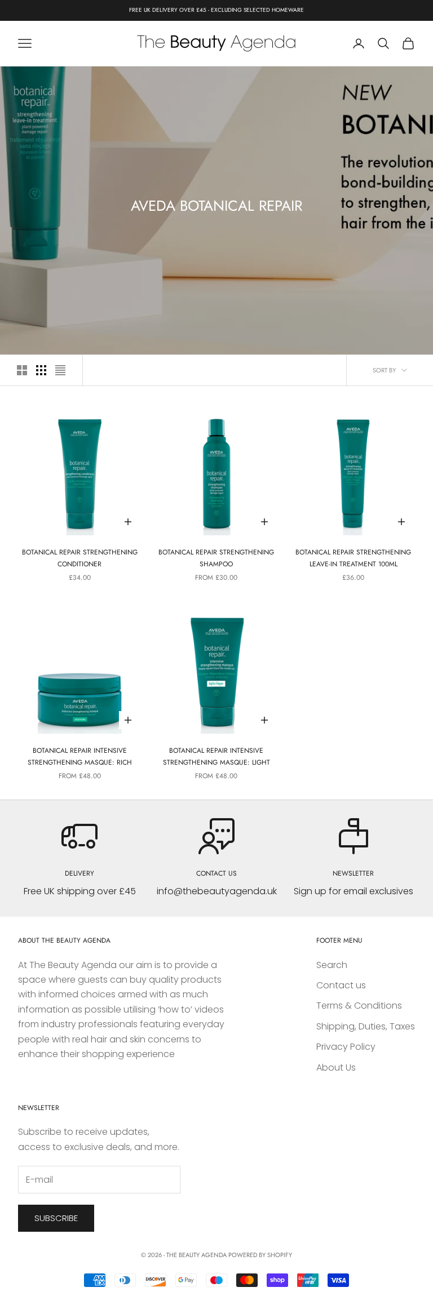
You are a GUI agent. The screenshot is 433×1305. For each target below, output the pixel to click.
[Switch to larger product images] (22, 370)
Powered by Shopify (260, 1254)
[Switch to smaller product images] (41, 370)
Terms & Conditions (359, 1005)
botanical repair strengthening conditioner (80, 558)
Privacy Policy (345, 1046)
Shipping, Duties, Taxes (365, 1026)
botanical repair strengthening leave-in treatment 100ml (353, 558)
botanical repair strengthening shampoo (216, 558)
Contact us (341, 985)
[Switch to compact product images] (60, 370)
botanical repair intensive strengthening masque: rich (80, 756)
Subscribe (56, 1218)
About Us (336, 1067)
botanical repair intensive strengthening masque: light (216, 756)
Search (331, 964)
